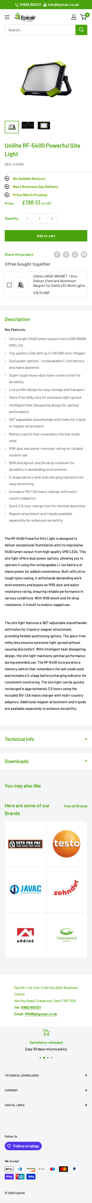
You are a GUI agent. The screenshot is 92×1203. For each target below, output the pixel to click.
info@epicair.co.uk (63, 4)
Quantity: (12, 218)
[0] (83, 17)
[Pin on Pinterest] (66, 254)
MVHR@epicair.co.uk (41, 1014)
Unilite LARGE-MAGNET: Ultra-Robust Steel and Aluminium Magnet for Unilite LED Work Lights (59, 281)
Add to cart (46, 235)
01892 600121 (30, 4)
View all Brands (75, 806)
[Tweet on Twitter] (75, 254)
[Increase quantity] (52, 218)
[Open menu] (7, 17)
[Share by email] (84, 254)
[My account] (73, 17)
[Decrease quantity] (27, 218)
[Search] (81, 30)
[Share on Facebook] (57, 254)
